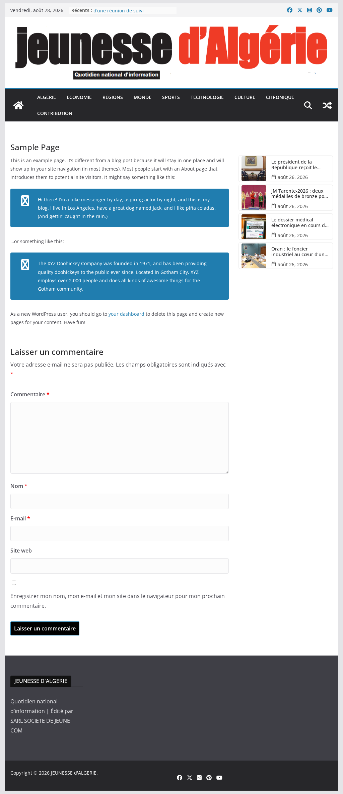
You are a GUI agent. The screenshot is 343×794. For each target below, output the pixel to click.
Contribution (54, 113)
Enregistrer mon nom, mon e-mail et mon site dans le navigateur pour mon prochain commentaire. (117, 600)
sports (171, 97)
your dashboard (126, 314)
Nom (18, 486)
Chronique (280, 97)
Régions (112, 97)
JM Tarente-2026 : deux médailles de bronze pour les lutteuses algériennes (300, 194)
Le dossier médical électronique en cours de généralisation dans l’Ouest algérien (299, 222)
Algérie (46, 97)
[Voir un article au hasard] (327, 105)
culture (244, 97)
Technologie (207, 97)
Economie (79, 97)
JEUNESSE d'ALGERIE (73, 773)
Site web (21, 550)
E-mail (20, 518)
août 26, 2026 (293, 177)
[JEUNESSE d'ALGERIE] (18, 105)
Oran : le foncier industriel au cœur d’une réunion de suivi (133, 11)
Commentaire (30, 394)
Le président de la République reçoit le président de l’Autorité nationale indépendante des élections (298, 165)
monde (142, 97)
